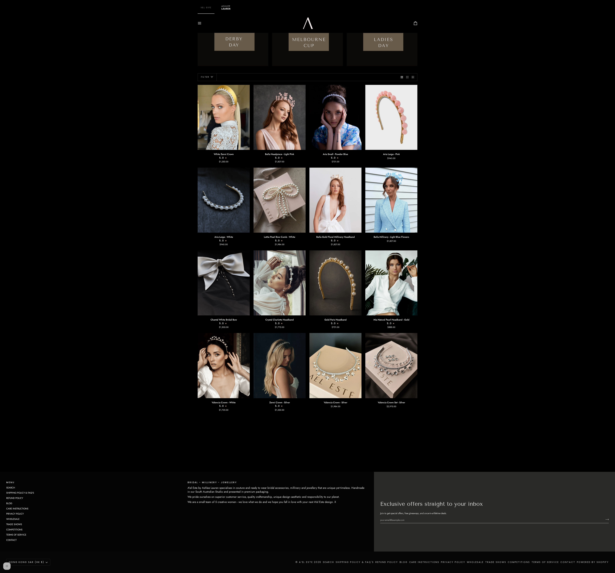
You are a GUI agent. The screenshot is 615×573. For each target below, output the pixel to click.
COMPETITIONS (14, 529)
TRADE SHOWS (14, 524)
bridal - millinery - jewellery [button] (212, 482)
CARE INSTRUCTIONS (17, 508)
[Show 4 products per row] (413, 77)
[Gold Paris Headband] (335, 282)
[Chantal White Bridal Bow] (224, 282)
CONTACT (11, 540)
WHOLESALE (13, 519)
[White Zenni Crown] (224, 117)
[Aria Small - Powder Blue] (335, 117)
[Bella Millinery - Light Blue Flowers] (391, 200)
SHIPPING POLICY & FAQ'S (20, 492)
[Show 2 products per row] (402, 77)
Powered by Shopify (593, 562)
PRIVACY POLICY (15, 513)
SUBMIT (307, 78)
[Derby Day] (233, 42)
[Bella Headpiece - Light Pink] (280, 117)
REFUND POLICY (14, 498)
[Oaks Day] (382, 42)
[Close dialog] (330, 2)
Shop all (205, 456)
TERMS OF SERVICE (16, 534)
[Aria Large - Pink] (391, 117)
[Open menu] (202, 23)
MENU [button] (10, 482)
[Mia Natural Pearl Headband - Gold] (391, 282)
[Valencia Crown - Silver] (335, 365)
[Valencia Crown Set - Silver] (391, 365)
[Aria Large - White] (224, 200)
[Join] (606, 519)
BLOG (9, 503)
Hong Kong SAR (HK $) (26, 562)
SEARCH (10, 487)
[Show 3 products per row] (407, 77)
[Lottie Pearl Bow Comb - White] (280, 200)
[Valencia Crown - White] (224, 365)
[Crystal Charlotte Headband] (280, 282)
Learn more (223, 456)
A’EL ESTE (306, 562)
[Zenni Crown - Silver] (280, 365)
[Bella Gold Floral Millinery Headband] (335, 200)
